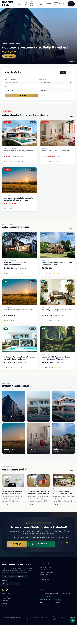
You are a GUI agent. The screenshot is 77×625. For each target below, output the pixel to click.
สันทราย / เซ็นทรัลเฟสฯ (47, 572)
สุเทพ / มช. (43, 577)
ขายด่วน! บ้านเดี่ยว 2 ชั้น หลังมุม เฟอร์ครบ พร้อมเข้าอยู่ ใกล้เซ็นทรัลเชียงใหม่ (18, 152)
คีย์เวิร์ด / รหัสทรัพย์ (10, 79)
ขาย (63, 73)
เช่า (68, 73)
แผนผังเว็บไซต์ (64, 618)
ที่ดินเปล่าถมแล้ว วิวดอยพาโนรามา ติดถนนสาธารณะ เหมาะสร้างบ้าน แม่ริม (18, 311)
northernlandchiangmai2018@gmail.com (54, 603)
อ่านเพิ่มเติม (6, 505)
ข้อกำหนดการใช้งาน (55, 618)
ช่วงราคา (41, 87)
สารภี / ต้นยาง (44, 579)
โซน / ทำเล (8, 87)
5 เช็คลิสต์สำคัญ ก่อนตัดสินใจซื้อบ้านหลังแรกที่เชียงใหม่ (38, 492)
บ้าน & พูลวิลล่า (6, 596)
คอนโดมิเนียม (6, 598)
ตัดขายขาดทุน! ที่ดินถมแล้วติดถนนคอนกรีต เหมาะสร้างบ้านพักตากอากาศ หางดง (18, 199)
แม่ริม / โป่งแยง (45, 574)
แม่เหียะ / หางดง (45, 570)
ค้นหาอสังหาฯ (32, 4)
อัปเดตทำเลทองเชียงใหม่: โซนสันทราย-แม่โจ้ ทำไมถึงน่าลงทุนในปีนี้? (13, 494)
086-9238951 (47, 597)
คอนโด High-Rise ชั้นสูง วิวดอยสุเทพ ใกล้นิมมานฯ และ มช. (56, 311)
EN (64, 4)
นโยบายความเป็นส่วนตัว (45, 618)
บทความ (48, 4)
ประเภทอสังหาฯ (43, 79)
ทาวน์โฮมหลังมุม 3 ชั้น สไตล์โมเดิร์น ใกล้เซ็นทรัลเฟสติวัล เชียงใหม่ (17, 263)
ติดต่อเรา (56, 4)
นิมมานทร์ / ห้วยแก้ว (46, 567)
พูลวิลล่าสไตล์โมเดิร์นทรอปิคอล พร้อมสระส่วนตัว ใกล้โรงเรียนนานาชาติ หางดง (19, 358)
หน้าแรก (26, 4)
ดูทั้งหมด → (72, 116)
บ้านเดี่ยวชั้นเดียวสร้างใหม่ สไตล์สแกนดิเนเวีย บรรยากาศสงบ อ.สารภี (57, 263)
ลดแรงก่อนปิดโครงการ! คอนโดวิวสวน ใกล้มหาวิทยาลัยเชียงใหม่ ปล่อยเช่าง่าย (56, 152)
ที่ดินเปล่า (5, 600)
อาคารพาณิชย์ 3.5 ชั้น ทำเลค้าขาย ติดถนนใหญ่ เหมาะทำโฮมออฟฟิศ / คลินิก (56, 358)
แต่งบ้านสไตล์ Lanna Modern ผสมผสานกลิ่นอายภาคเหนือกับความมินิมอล (63, 494)
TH (60, 4)
